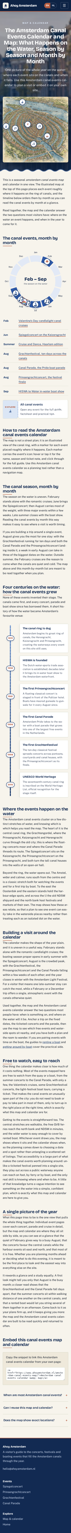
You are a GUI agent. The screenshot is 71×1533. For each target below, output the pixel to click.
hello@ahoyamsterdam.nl (19, 1468)
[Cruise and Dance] (6, 126)
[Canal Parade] (47, 136)
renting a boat (51, 1042)
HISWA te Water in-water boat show (41, 391)
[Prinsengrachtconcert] (15, 128)
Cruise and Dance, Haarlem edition (41, 344)
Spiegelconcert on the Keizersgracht (42, 334)
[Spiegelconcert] (34, 144)
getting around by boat (17, 1046)
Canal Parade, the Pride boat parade (42, 367)
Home (6, 1524)
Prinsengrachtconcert (17, 1492)
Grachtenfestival (13, 1497)
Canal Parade (11, 1503)
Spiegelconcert (13, 1486)
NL (53, 5)
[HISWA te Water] (22, 102)
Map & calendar (13, 1519)
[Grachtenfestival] (39, 126)
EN (47, 5)
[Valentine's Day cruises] (28, 124)
